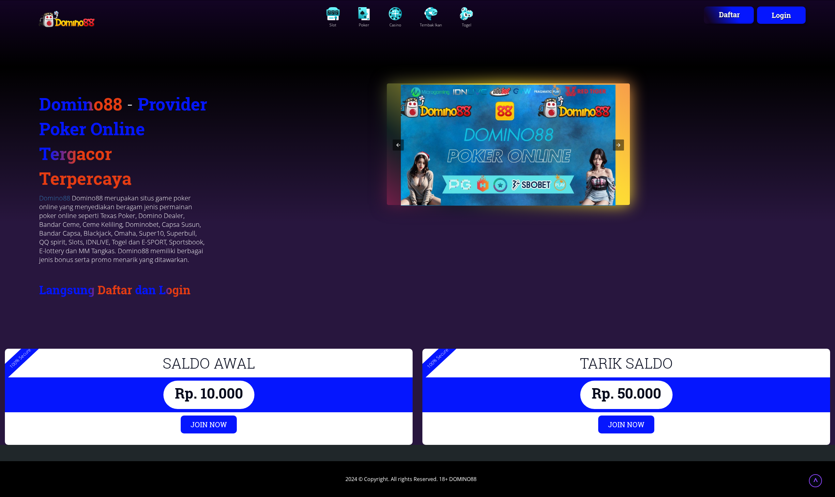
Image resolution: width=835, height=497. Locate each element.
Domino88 (54, 198)
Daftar (729, 14)
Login (781, 15)
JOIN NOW (208, 424)
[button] (398, 145)
